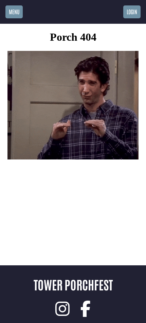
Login (132, 11)
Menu (14, 11)
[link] (62, 308)
